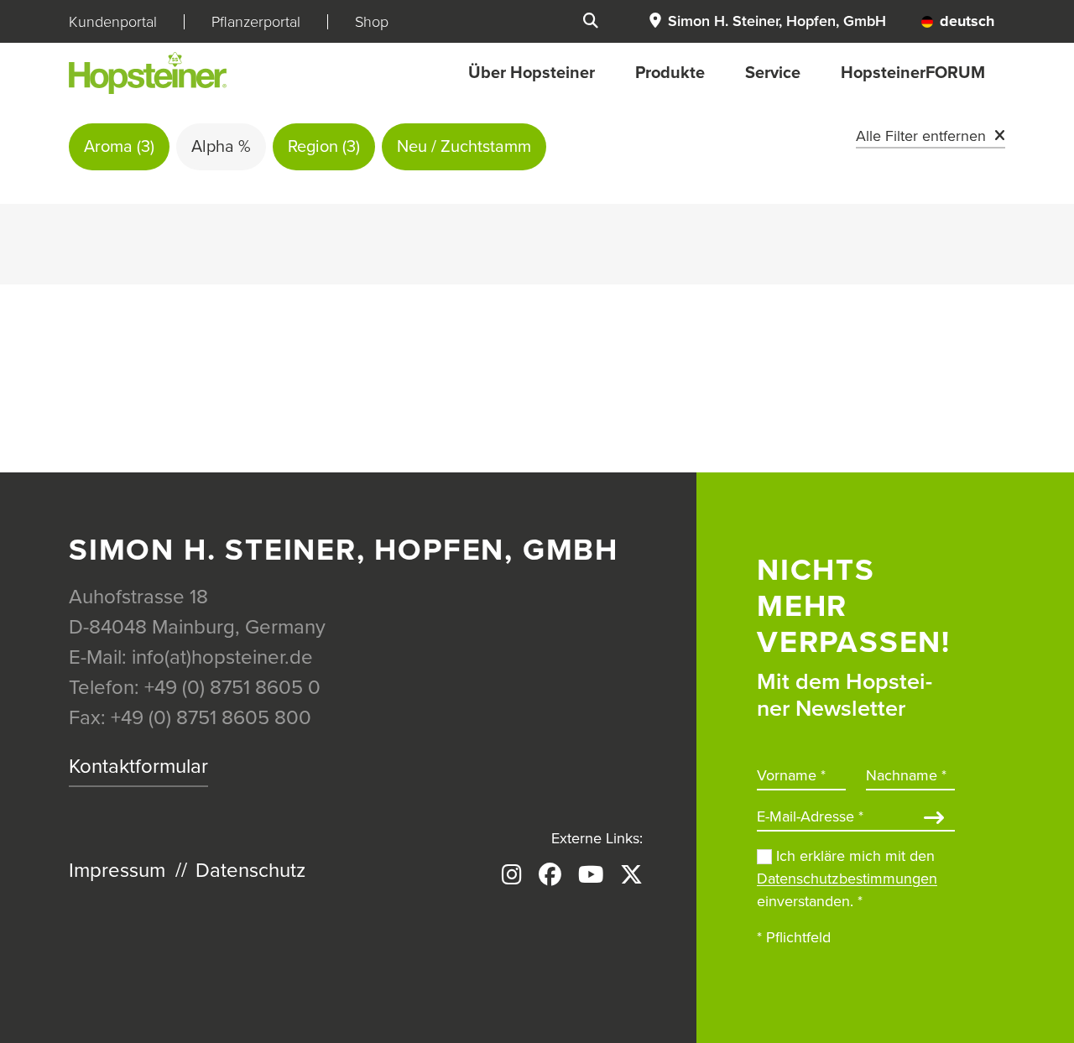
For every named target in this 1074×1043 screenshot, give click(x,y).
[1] (934, 819)
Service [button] (772, 73)
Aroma (119, 147)
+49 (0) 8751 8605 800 (211, 718)
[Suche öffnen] (590, 21)
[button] (767, 21)
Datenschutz (250, 870)
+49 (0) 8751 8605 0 (232, 687)
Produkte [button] (670, 73)
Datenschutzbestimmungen (847, 878)
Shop (371, 21)
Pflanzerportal (255, 21)
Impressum (117, 870)
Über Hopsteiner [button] (531, 73)
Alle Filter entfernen (921, 136)
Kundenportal (113, 21)
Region (324, 147)
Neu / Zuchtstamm (464, 147)
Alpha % (221, 147)
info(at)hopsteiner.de (222, 657)
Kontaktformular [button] (138, 766)
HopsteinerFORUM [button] (913, 73)
